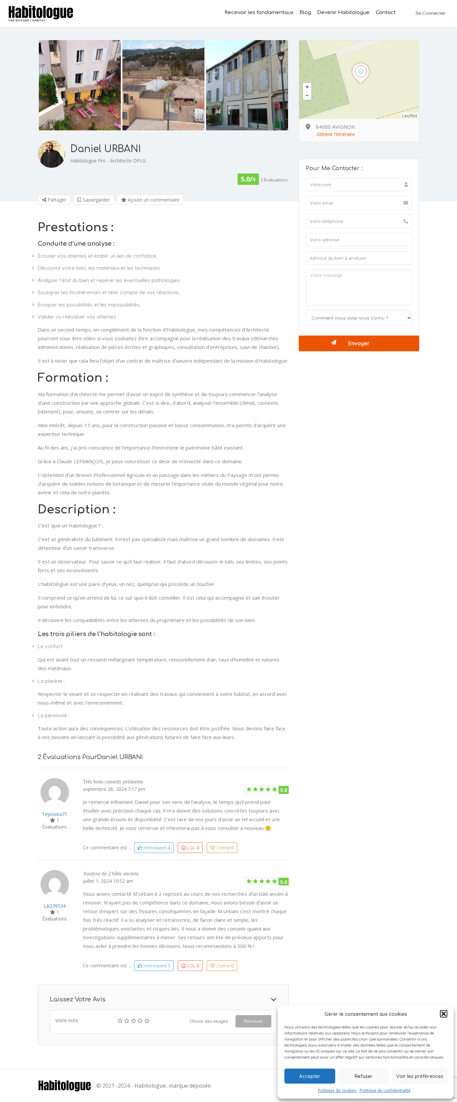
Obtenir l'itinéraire (336, 134)
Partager (56, 200)
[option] (79, 85)
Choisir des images (209, 1021)
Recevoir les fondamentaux (258, 13)
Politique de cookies (337, 1090)
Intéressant (156, 848)
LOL (193, 848)
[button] (443, 1013)
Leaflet (409, 116)
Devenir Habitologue (343, 13)
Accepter (310, 1076)
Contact (386, 13)
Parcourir (253, 1021)
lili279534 (55, 906)
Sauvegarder (95, 200)
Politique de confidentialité (385, 1090)
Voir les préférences (419, 1076)
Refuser (364, 1076)
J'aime (225, 848)
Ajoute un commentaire (152, 200)
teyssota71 (54, 814)
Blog (305, 13)
